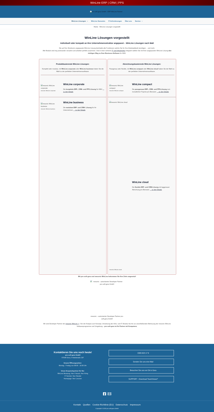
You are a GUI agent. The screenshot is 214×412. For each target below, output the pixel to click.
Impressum (135, 405)
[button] (87, 21)
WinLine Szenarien (98, 21)
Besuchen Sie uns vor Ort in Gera (143, 370)
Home (96, 27)
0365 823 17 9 (143, 353)
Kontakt (77, 405)
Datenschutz (122, 405)
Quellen (86, 405)
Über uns (128, 21)
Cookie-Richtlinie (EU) (103, 405)
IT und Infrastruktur (118, 51)
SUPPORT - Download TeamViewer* (143, 379)
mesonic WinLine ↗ (72, 324)
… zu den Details (79, 110)
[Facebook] (104, 394)
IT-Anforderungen (115, 21)
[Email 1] (109, 394)
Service (138, 21)
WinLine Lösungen (78, 21)
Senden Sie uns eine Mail (143, 362)
